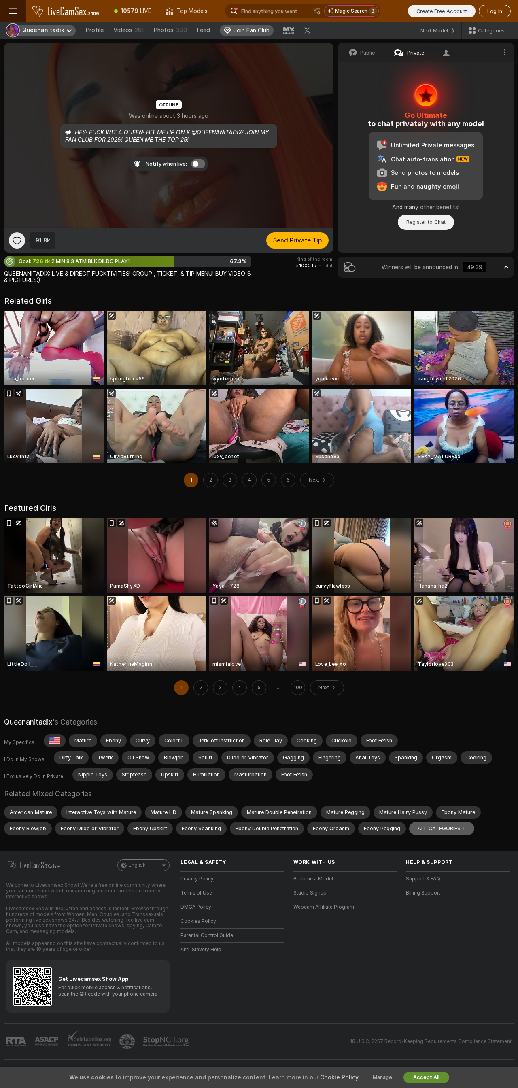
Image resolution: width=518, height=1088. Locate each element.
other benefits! (439, 207)
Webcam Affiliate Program (323, 907)
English (137, 865)
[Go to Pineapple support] (127, 1041)
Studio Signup (310, 893)
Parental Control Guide (206, 935)
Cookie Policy (339, 1077)
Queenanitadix (28, 722)
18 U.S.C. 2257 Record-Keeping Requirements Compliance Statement (431, 1041)
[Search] (317, 11)
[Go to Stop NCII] (167, 1041)
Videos (128, 30)
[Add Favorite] (17, 240)
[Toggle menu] (13, 11)
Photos (170, 30)
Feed (203, 30)
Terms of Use (196, 893)
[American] (55, 740)
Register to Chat (426, 222)
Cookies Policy (198, 921)
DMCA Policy (195, 907)
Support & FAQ (423, 879)
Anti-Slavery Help (200, 949)
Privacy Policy (197, 879)
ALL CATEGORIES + (442, 828)
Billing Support (423, 893)
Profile (94, 30)
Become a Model (313, 879)
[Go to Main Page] (66, 11)
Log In (494, 11)
